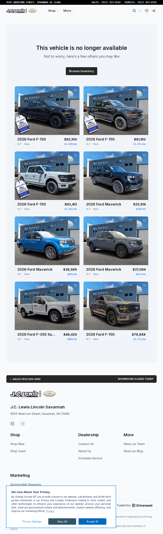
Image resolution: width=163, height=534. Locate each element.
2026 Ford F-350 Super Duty (37, 334)
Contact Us (86, 444)
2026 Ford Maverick (103, 204)
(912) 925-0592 (111, 2)
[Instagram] (23, 424)
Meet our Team (134, 444)
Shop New (17, 444)
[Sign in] (153, 11)
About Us (84, 451)
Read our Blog (133, 451)
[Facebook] (12, 424)
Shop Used (17, 451)
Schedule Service (90, 458)
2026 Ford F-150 (31, 139)
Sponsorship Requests (25, 484)
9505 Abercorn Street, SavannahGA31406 (33, 2)
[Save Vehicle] (75, 90)
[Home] (21, 11)
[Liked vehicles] (147, 11)
